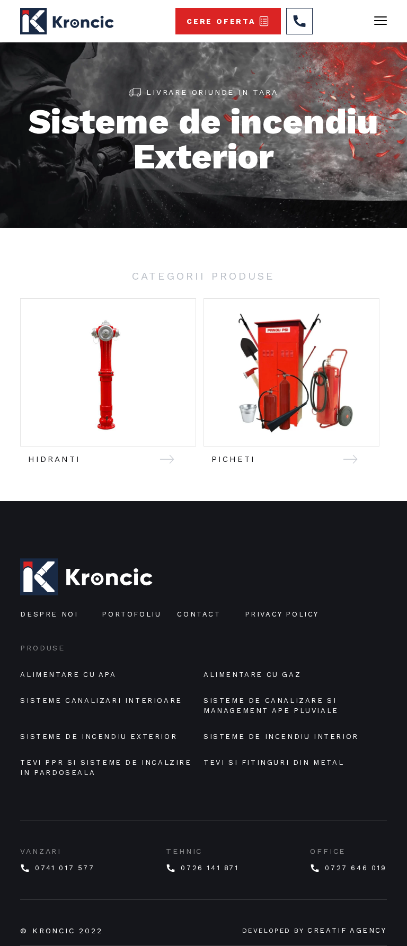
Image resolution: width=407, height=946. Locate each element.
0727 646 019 (355, 868)
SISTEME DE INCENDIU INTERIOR (281, 736)
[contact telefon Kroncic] (299, 21)
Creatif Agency (346, 930)
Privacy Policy (282, 614)
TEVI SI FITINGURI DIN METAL (274, 762)
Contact (198, 614)
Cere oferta (221, 21)
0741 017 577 (64, 868)
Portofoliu (131, 614)
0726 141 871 (209, 868)
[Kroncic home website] (86, 577)
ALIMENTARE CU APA (68, 675)
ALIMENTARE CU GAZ (252, 675)
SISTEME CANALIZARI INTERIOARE (101, 700)
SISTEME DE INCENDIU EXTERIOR (98, 736)
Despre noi (49, 614)
